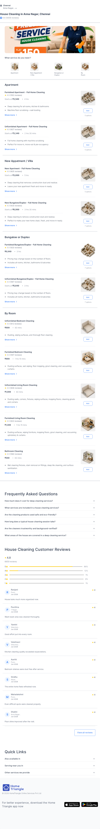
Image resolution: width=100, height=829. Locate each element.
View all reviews (85, 732)
